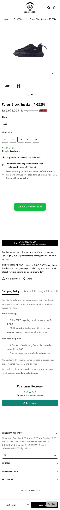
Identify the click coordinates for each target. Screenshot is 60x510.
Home (5, 19)
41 (13, 139)
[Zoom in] (52, 73)
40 (5, 139)
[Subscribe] (55, 455)
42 (20, 139)
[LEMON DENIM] (30, 8)
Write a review (30, 403)
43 (28, 139)
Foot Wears (19, 19)
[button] (54, 8)
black (5, 124)
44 (36, 139)
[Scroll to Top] (55, 495)
